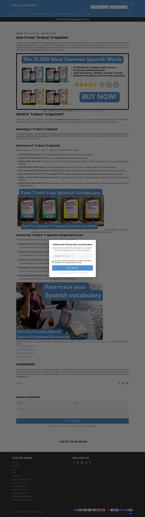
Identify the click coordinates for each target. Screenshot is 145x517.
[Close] (93, 242)
